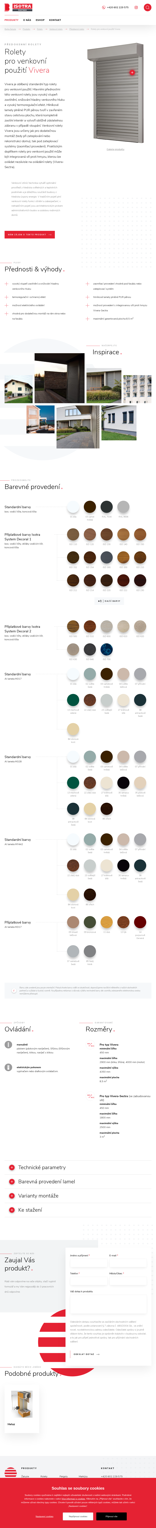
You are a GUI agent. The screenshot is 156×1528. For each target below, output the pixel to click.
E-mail (113, 1255)
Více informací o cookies (73, 1499)
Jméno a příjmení (80, 1255)
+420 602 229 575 (118, 7)
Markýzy (83, 1476)
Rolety (44, 1476)
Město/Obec (116, 1273)
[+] (132, 72)
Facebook (136, 7)
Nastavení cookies (44, 1516)
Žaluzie (25, 1476)
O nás (27, 20)
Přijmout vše (111, 1516)
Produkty (12, 20)
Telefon (75, 1273)
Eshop (40, 20)
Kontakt (55, 20)
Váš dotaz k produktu (81, 1291)
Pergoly (64, 1476)
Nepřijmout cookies (78, 1516)
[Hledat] (147, 7)
